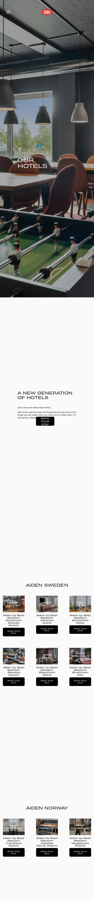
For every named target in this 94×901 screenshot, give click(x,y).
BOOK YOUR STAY (45, 421)
